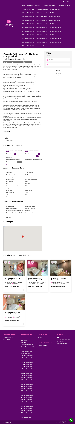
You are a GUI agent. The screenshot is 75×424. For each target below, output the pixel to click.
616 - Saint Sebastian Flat (41, 42)
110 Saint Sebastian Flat (54, 16)
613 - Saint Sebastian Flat (41, 38)
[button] (22, 131)
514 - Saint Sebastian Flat (28, 31)
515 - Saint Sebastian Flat (41, 31)
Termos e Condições (8, 337)
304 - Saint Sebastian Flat (41, 23)
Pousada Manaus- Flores (42, 9)
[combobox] (59, 64)
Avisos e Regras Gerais (41, 45)
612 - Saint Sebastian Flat (28, 38)
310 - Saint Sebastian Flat (28, 27)
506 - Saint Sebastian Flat (41, 27)
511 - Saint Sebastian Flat (55, 27)
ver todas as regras (7, 164)
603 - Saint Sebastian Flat (41, 34)
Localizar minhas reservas (49, 5)
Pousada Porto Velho (55, 9)
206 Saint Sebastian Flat (41, 20)
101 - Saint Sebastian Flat (28, 12)
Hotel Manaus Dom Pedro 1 (28, 9)
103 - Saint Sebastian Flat (55, 12)
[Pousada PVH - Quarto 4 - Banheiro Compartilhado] (37, 268)
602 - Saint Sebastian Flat (28, 34)
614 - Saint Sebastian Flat (55, 38)
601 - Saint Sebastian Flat (55, 31)
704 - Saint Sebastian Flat (55, 42)
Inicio (23, 5)
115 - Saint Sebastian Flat (28, 20)
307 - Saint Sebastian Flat (55, 23)
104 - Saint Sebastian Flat (28, 16)
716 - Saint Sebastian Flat (28, 45)
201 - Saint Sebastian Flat (28, 23)
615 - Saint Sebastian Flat (28, 42)
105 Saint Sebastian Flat (41, 16)
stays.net (64, 421)
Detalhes (14, 290)
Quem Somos (30, 5)
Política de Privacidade (8, 339)
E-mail (58, 70)
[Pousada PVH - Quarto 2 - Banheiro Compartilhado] (14, 302)
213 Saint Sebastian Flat (54, 20)
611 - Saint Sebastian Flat (55, 34)
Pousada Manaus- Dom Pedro (64, 5)
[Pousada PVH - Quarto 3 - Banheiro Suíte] (60, 268)
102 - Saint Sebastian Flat (41, 12)
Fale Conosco (38, 5)
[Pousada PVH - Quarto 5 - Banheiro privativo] (14, 268)
